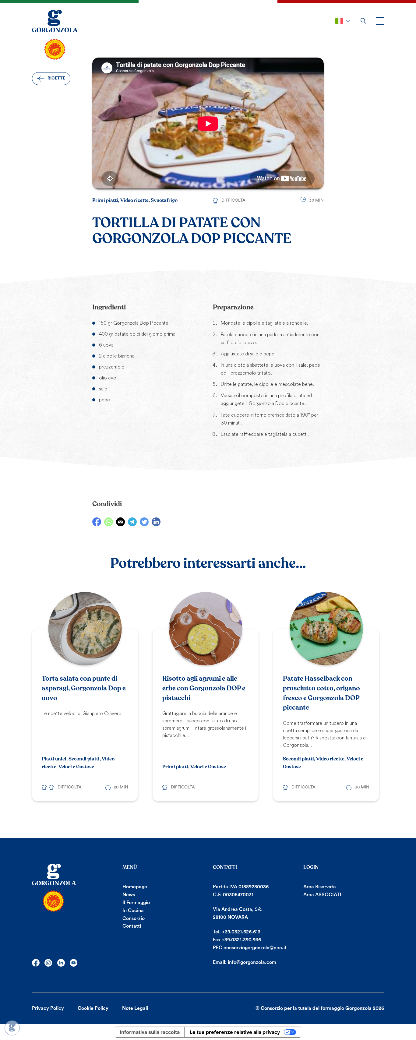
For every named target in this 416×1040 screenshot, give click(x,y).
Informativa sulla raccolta (150, 1032)
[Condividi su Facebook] (96, 521)
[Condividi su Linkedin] (156, 521)
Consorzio (133, 918)
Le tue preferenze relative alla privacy (235, 1032)
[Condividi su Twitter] (144, 521)
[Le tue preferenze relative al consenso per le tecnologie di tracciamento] (12, 1028)
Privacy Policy (48, 1008)
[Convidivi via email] (120, 521)
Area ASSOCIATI (322, 894)
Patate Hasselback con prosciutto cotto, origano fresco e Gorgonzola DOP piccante (321, 693)
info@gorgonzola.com (252, 962)
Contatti (131, 926)
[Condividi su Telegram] (132, 521)
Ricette (56, 78)
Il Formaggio (136, 902)
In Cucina (133, 910)
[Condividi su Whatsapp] (108, 521)
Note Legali (135, 1008)
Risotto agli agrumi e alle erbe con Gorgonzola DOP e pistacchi (203, 688)
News (128, 894)
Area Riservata (319, 886)
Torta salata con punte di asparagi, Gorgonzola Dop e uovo (84, 688)
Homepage (134, 886)
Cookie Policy (93, 1008)
